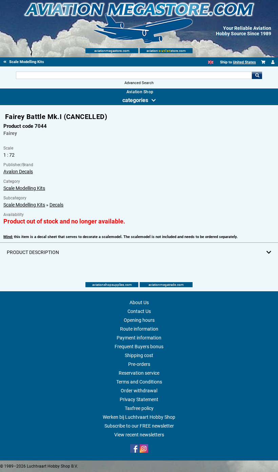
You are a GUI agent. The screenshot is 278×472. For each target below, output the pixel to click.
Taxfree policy (139, 408)
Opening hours (139, 320)
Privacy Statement (139, 399)
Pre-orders (139, 364)
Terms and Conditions (139, 382)
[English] (210, 62)
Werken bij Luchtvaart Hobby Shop (139, 417)
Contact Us (139, 311)
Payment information (139, 337)
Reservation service (139, 373)
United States (244, 62)
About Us (139, 302)
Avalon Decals (18, 171)
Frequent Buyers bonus (139, 346)
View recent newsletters (139, 434)
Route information (139, 329)
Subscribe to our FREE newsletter (139, 426)
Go (257, 75)
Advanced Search (139, 83)
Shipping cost (139, 355)
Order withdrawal (139, 390)
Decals (56, 205)
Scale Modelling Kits (24, 188)
